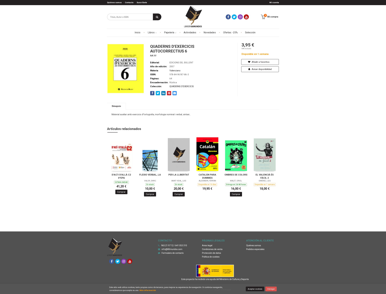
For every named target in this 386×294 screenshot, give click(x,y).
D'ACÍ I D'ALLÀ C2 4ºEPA (121, 176)
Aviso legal (207, 245)
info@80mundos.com (172, 249)
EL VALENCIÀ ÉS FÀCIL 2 (265, 176)
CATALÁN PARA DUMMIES (207, 176)
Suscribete (142, 2)
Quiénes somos (114, 2)
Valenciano (174, 70)
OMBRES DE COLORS (236, 174)
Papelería (169, 32)
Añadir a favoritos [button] (260, 62)
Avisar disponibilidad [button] (261, 69)
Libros (151, 32)
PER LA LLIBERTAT (178, 174)
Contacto (129, 2)
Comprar (121, 192)
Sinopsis (116, 106)
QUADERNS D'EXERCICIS (181, 86)
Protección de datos (211, 253)
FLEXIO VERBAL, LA (150, 174)
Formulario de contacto (173, 253)
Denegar (271, 289)
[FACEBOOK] (228, 16)
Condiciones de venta (212, 249)
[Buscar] (157, 17)
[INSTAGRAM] (240, 16)
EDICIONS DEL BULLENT (181, 62)
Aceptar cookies (255, 289)
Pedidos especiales (255, 249)
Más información (147, 290)
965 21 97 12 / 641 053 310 (174, 245)
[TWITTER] (234, 16)
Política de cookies (211, 257)
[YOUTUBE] (246, 16)
